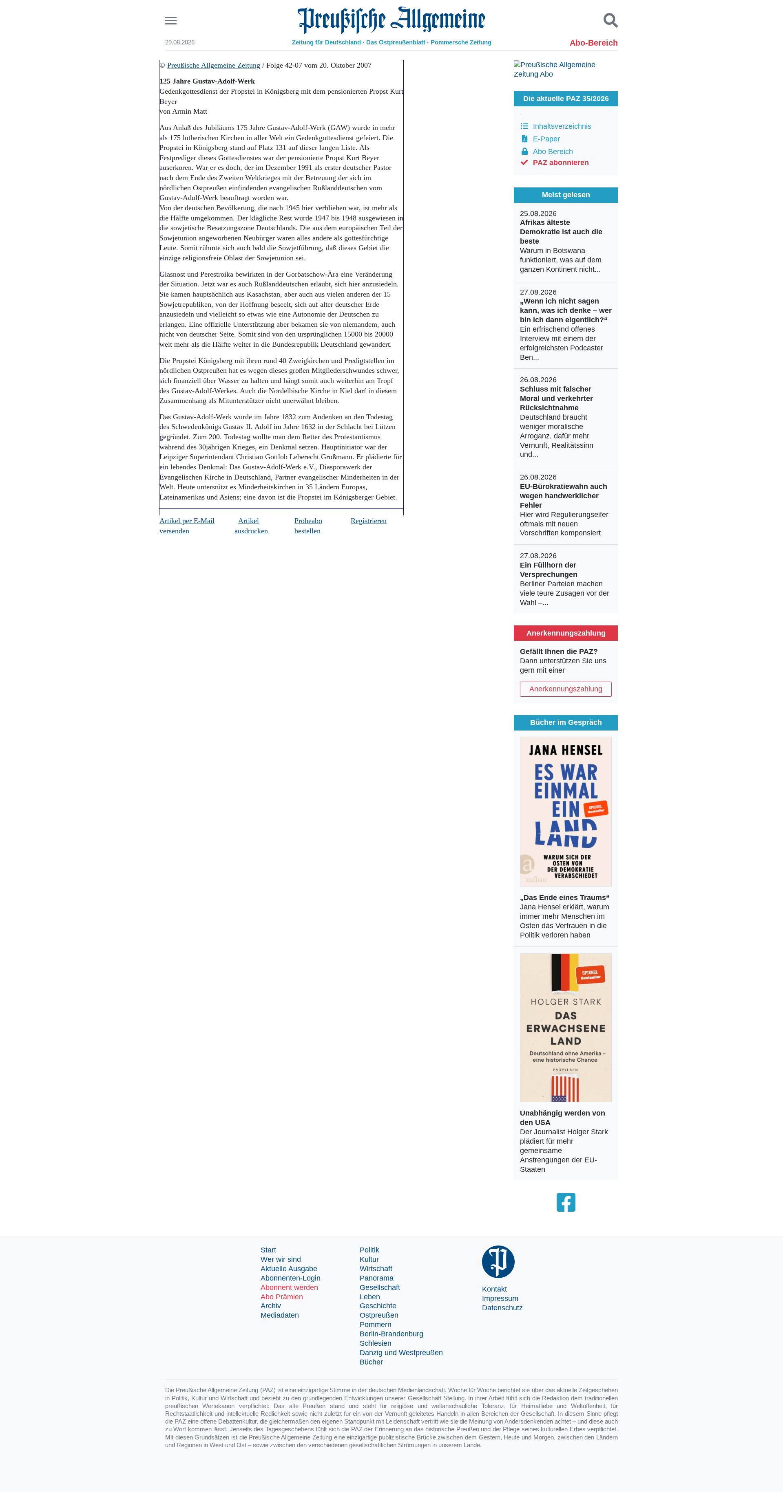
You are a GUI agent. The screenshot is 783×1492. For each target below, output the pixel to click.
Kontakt (494, 1289)
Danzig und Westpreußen (401, 1353)
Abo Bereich (551, 151)
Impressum (500, 1298)
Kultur (369, 1259)
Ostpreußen (379, 1315)
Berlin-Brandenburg (391, 1334)
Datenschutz (502, 1308)
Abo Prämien (282, 1297)
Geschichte (378, 1306)
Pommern (376, 1324)
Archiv (271, 1306)
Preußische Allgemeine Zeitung (213, 65)
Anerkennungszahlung (565, 689)
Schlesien (376, 1343)
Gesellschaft (380, 1287)
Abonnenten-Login (291, 1278)
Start (268, 1250)
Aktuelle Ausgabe (289, 1269)
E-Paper (544, 139)
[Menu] (172, 20)
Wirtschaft (376, 1269)
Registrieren (369, 521)
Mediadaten (280, 1315)
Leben (370, 1297)
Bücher (371, 1362)
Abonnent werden (289, 1287)
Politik (369, 1250)
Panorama (377, 1278)
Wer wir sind (281, 1259)
